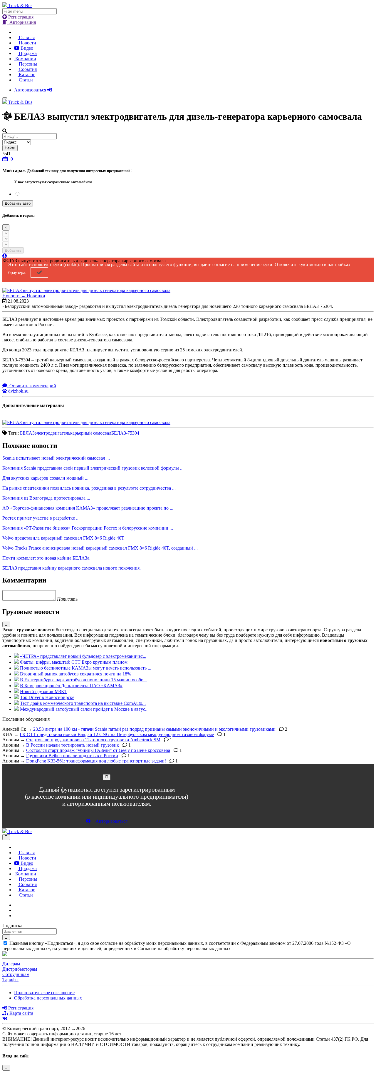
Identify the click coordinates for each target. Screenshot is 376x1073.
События (27, 69)
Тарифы (10, 979)
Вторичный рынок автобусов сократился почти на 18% (75, 673)
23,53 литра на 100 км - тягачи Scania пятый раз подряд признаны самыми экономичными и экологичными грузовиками (154, 729)
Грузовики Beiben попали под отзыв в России (72, 755)
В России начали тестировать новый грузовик (72, 744)
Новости (27, 42)
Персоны (27, 63)
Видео (26, 48)
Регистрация (20, 16)
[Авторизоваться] (4, 255)
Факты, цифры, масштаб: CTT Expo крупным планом (73, 662)
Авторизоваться (30, 89)
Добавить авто (18, 203)
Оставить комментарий (32, 385)
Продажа (27, 53)
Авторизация (22, 22)
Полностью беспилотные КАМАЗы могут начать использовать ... (85, 667)
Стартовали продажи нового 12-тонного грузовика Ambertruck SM (93, 739)
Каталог (26, 74)
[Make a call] (16, 915)
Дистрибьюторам (19, 969)
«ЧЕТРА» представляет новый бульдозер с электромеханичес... (83, 656)
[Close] (106, 777)
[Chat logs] (16, 904)
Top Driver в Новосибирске (47, 697)
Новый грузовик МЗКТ (43, 691)
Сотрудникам (15, 974)
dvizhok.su (17, 390)
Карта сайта (20, 1013)
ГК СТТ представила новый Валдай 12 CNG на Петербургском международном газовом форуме (117, 734)
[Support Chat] (16, 910)
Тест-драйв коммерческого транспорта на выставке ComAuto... (83, 703)
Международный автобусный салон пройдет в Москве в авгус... (84, 709)
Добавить (13, 250)
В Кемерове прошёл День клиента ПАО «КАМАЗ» (71, 685)
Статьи (25, 79)
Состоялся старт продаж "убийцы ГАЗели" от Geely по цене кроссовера (98, 750)
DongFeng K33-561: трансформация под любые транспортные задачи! (96, 760)
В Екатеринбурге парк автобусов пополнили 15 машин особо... (83, 679)
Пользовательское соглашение (44, 992)
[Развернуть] (6, 624)
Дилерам (11, 963)
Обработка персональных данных (48, 997)
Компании (25, 58)
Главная (26, 37)
